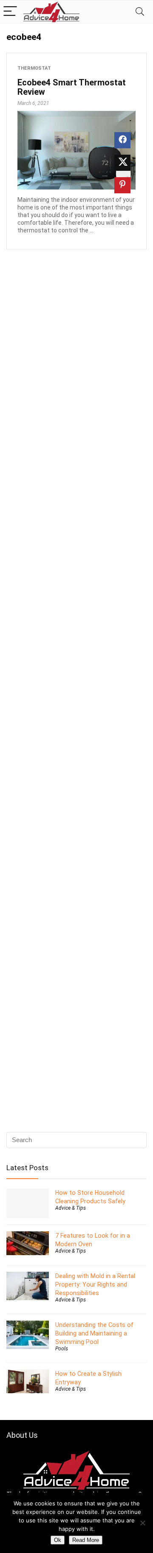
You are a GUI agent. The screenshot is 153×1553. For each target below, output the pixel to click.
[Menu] (10, 11)
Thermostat (34, 68)
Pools (61, 1349)
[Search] (140, 11)
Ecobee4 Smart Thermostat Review (71, 87)
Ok (57, 1540)
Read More (85, 1540)
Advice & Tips (70, 1208)
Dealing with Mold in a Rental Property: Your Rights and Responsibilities (95, 1284)
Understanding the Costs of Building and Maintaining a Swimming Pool (94, 1333)
